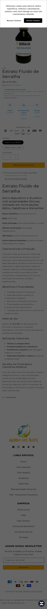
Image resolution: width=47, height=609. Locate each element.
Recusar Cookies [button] (14, 20)
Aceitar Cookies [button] (33, 20)
